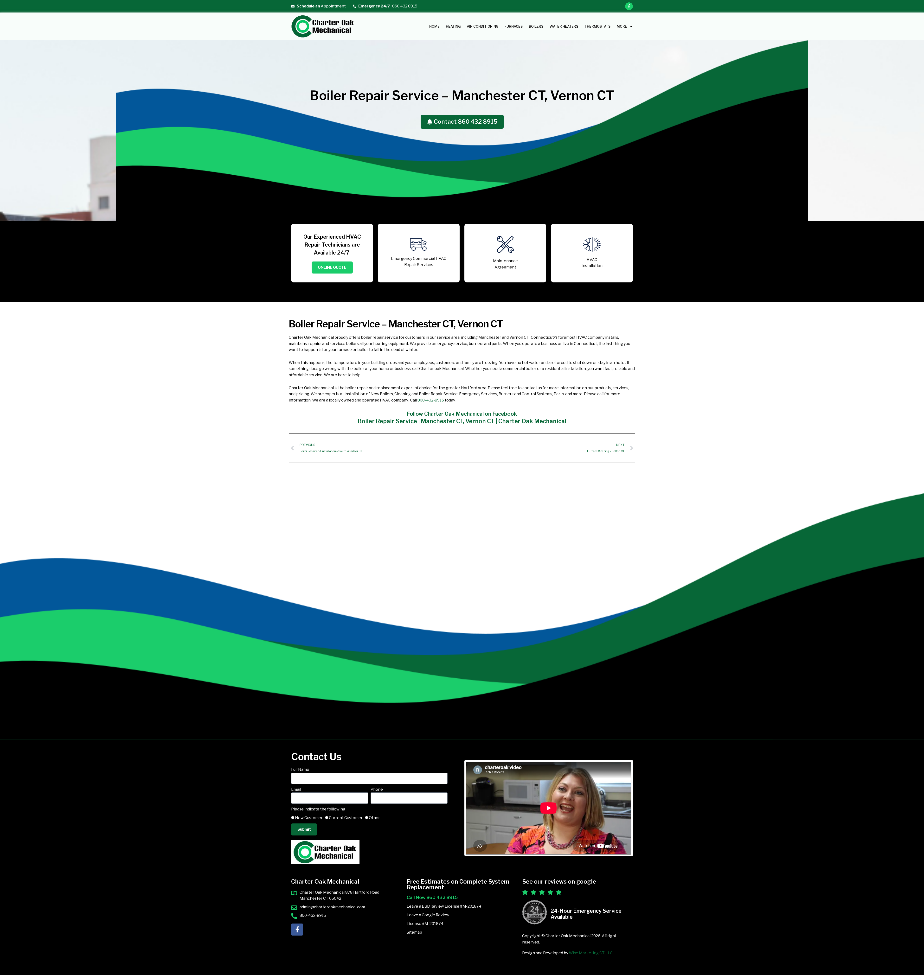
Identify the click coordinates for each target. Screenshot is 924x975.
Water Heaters (564, 26)
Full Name (300, 769)
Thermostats (597, 26)
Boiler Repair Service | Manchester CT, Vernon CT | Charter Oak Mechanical (462, 421)
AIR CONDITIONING (482, 26)
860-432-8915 (430, 400)
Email (296, 789)
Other (374, 818)
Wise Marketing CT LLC (591, 953)
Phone (377, 789)
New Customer (309, 818)
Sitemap (414, 932)
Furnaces (514, 26)
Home (434, 26)
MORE (622, 26)
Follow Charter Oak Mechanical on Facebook (462, 414)
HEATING (453, 26)
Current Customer (346, 818)
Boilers (536, 26)
